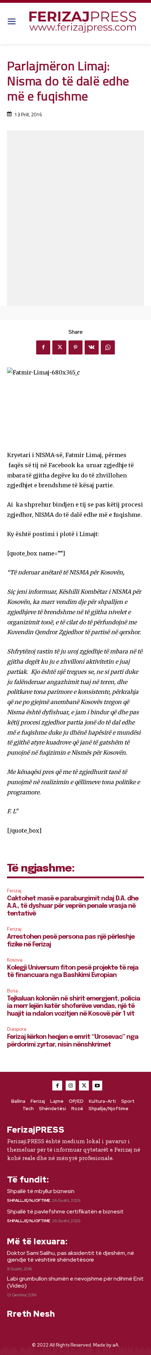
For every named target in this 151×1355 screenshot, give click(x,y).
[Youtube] (97, 1085)
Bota (12, 991)
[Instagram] (71, 1085)
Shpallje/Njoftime (28, 1200)
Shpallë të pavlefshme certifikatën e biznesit (65, 1211)
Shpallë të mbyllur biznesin (40, 1191)
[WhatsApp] (108, 347)
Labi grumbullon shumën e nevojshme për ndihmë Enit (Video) (75, 1282)
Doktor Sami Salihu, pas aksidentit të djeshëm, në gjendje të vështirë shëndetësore (70, 1256)
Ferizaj (14, 891)
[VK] (92, 347)
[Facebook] (43, 347)
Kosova (14, 960)
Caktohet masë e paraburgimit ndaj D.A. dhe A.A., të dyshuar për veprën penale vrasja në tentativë (72, 906)
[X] (59, 347)
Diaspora (16, 1029)
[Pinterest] (75, 347)
